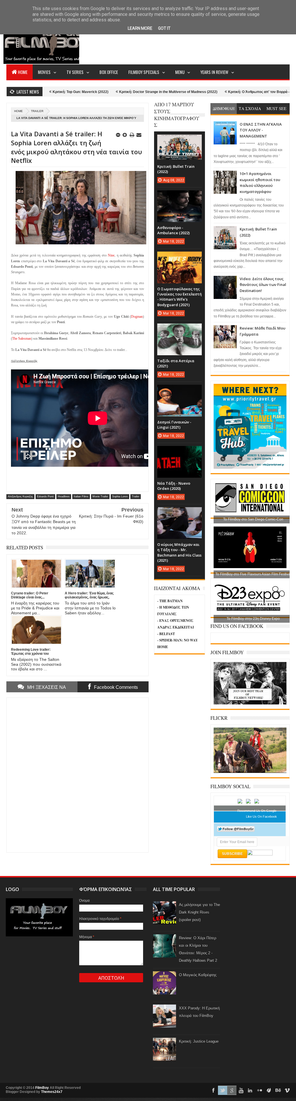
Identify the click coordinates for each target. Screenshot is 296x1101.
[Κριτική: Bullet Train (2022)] (179, 140)
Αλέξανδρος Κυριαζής (20, 496)
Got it (164, 28)
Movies (44, 72)
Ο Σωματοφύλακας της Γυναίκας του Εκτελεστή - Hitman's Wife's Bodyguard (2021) (179, 296)
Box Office (108, 72)
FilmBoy (42, 1088)
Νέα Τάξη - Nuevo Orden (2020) (173, 486)
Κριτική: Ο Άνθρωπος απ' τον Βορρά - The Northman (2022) (246, 92)
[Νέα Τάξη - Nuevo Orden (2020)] (179, 451)
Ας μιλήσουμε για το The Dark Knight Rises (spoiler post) (199, 912)
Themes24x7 (51, 1092)
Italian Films (81, 496)
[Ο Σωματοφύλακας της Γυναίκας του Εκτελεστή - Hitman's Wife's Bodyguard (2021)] (179, 257)
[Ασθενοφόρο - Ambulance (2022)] (179, 196)
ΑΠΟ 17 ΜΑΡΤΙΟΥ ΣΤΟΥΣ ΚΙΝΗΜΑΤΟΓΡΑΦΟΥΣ (176, 114)
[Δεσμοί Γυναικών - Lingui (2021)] (179, 390)
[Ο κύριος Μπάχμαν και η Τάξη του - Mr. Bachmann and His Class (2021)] (179, 513)
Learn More (140, 28)
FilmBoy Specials (143, 72)
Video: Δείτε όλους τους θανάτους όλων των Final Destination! (263, 284)
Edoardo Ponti (45, 496)
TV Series (75, 72)
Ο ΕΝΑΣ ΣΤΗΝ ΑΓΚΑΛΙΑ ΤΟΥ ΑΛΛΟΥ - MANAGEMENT (261, 130)
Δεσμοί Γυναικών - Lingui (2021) (174, 424)
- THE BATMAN (170, 600)
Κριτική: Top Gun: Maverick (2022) (51, 92)
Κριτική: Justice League (199, 1041)
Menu (179, 72)
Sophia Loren (120, 496)
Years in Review (214, 72)
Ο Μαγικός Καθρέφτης (198, 975)
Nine (111, 255)
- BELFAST (166, 633)
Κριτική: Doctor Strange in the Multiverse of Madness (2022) (138, 92)
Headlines (64, 496)
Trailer (37, 111)
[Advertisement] (184, 42)
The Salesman (21, 338)
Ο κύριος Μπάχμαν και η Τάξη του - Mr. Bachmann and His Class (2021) (179, 552)
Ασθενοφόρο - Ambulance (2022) (173, 230)
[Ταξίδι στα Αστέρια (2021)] (179, 329)
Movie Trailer (100, 496)
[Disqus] (77, 774)
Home (22, 72)
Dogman (137, 317)
